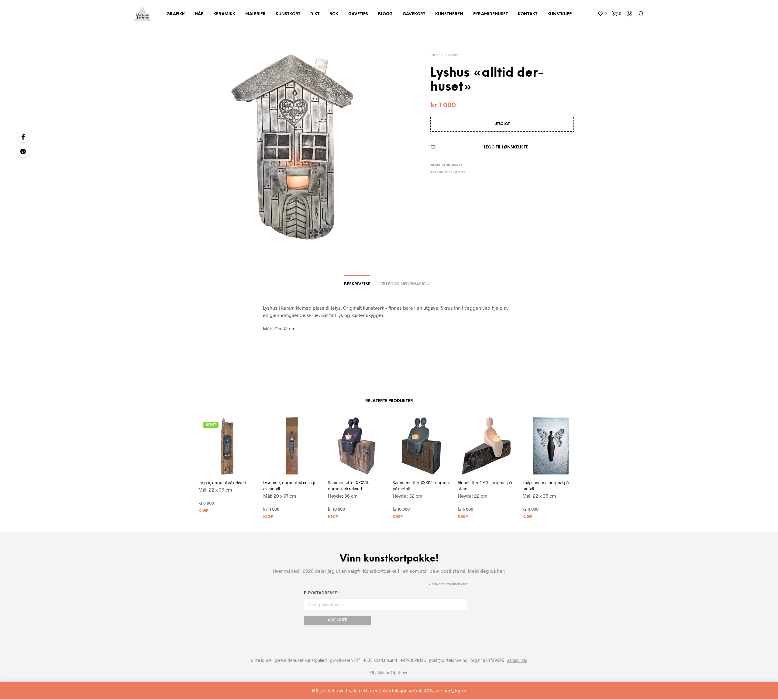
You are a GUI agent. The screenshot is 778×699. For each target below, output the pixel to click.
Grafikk (176, 14)
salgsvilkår (517, 660)
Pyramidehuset (490, 14)
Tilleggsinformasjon (405, 284)
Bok (333, 14)
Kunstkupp (559, 14)
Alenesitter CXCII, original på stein (485, 485)
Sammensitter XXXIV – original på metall (421, 485)
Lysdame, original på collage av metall (290, 485)
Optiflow (399, 672)
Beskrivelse (357, 284)
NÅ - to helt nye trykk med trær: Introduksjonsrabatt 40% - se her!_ (383, 690)
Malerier (255, 14)
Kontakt (527, 14)
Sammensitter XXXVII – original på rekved (349, 485)
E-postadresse (322, 594)
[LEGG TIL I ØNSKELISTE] (232, 465)
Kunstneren (449, 14)
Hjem (434, 55)
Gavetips (358, 14)
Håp (199, 14)
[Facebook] (23, 136)
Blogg (385, 14)
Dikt (314, 14)
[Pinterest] (23, 151)
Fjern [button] (460, 690)
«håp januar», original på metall (545, 485)
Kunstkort (288, 14)
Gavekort (414, 14)
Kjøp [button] (203, 511)
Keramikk (224, 14)
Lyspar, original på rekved (222, 482)
